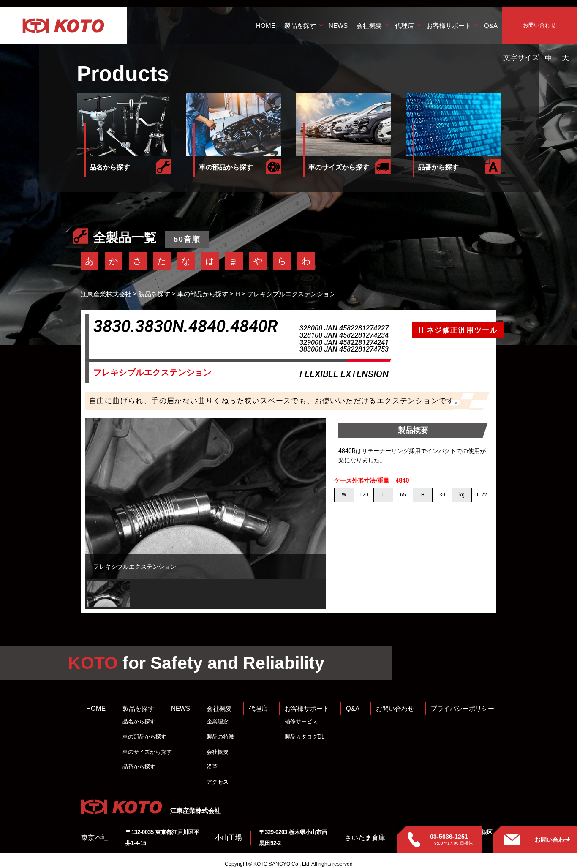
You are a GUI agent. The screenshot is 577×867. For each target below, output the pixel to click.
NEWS (338, 25)
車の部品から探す (144, 736)
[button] (108, 594)
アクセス (218, 782)
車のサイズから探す (147, 752)
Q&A (491, 25)
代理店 (404, 25)
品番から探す (138, 766)
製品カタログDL (304, 736)
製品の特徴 (220, 736)
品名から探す (138, 721)
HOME (265, 25)
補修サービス (301, 721)
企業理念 (218, 721)
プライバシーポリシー (462, 708)
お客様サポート (449, 25)
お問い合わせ (539, 25)
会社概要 (369, 25)
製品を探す (300, 25)
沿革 (212, 766)
